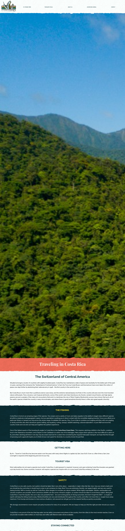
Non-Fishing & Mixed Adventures (27, 30)
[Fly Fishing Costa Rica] (8, 11)
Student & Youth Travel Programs (27, 27)
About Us (70, 7)
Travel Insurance (48, 13)
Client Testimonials (48, 20)
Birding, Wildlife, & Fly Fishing (27, 23)
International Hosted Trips (27, 20)
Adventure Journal (91, 7)
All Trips (27, 9)
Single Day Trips (27, 13)
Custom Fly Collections (48, 16)
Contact (113, 7)
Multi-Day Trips (27, 16)
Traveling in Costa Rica (48, 9)
